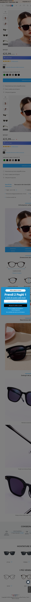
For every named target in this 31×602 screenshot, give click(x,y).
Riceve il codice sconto (15, 305)
